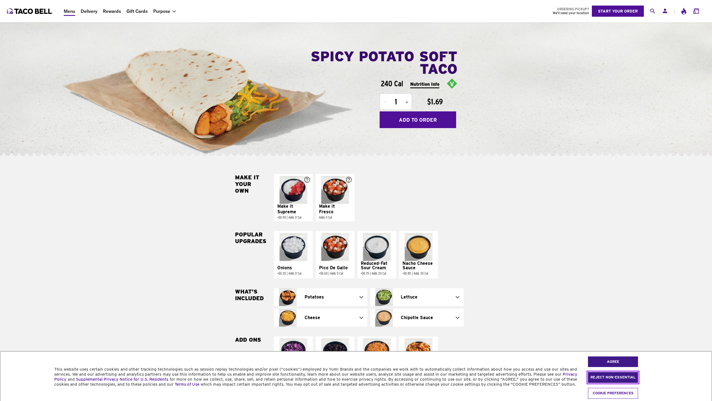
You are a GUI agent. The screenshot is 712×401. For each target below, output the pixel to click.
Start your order (618, 11)
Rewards (112, 11)
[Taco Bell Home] (30, 11)
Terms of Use (187, 384)
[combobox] (320, 297)
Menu (69, 11)
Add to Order (418, 120)
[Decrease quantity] (385, 102)
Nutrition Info (424, 84)
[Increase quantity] (407, 102)
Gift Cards (137, 11)
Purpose (161, 11)
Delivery (89, 11)
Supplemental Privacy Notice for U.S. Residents (122, 379)
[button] (293, 197)
